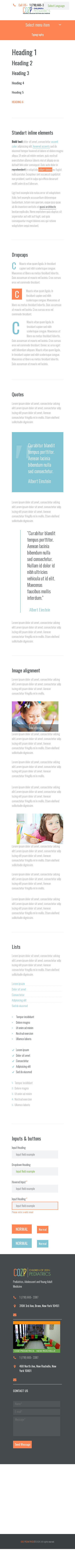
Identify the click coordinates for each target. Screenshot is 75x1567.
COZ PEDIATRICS (27, 1541)
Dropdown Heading (21, 1165)
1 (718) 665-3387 (38, 5)
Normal (22, 1229)
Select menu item (37, 24)
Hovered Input (19, 1182)
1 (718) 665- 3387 (28, 1297)
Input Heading (19, 1148)
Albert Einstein (39, 481)
